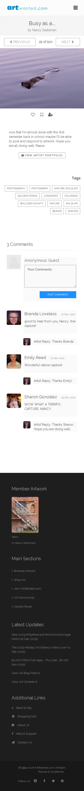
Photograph (39, 188)
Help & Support (26, 733)
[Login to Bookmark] (41, 115)
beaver (57, 211)
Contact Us (24, 742)
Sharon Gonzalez (40, 396)
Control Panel (23, 606)
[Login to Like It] (33, 115)
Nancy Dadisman (44, 30)
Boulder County (31, 203)
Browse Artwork (24, 571)
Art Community (24, 597)
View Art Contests (24, 681)
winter (73, 211)
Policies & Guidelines (51, 771)
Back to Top (24, 707)
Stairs (15, 536)
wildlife (72, 203)
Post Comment (57, 294)
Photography (16, 188)
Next (67, 42)
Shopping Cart (26, 716)
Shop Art (20, 580)
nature (55, 203)
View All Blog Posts (25, 673)
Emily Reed (35, 357)
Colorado (71, 195)
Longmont (51, 195)
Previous (21, 42)
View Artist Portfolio (43, 155)
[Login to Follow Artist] (50, 115)
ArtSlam (60, 767)
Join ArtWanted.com (27, 588)
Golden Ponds (27, 195)
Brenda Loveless (40, 313)
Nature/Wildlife (66, 188)
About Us (22, 725)
